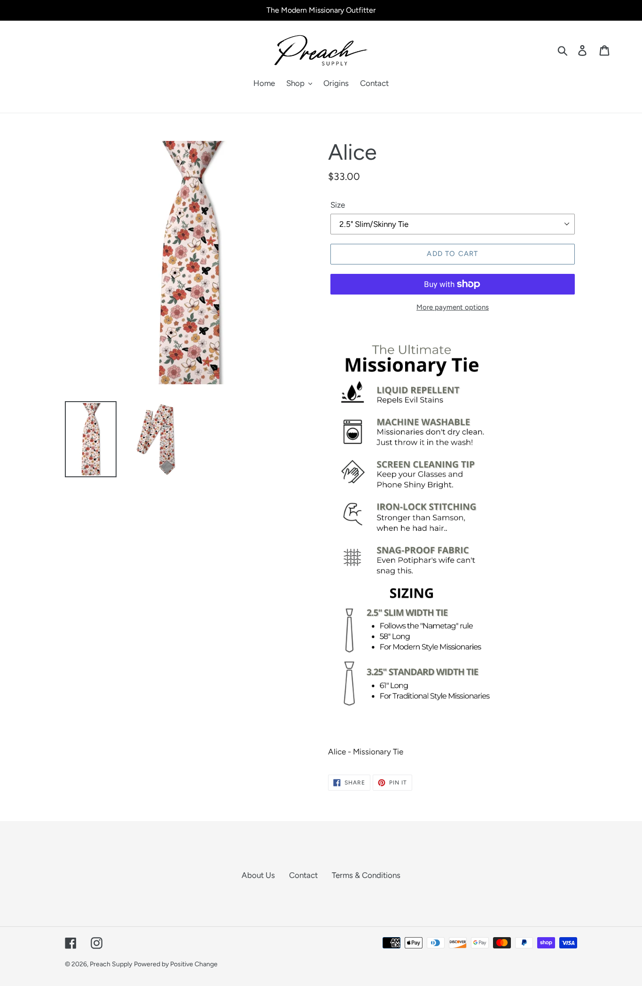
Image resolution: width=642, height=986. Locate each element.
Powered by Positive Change (176, 964)
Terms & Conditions (366, 875)
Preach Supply (111, 964)
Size (337, 205)
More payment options (452, 307)
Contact (303, 875)
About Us (258, 875)
